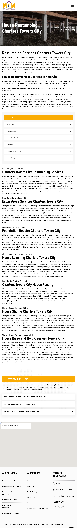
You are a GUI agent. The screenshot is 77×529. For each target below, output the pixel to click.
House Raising (10, 144)
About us (30, 486)
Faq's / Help (31, 497)
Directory (67, 524)
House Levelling (11, 131)
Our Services (32, 503)
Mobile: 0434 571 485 (64, 489)
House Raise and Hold (13, 151)
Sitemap (72, 527)
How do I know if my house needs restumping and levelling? (25, 397)
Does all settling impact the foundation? (19, 404)
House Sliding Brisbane (10, 513)
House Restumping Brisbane (37, 508)
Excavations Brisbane (10, 481)
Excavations (10, 124)
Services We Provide (13, 118)
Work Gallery (32, 492)
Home (29, 481)
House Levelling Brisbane (11, 486)
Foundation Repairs (12, 138)
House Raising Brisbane (10, 500)
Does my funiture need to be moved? (17, 379)
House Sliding (10, 158)
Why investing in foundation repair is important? (22, 412)
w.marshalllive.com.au (65, 496)
